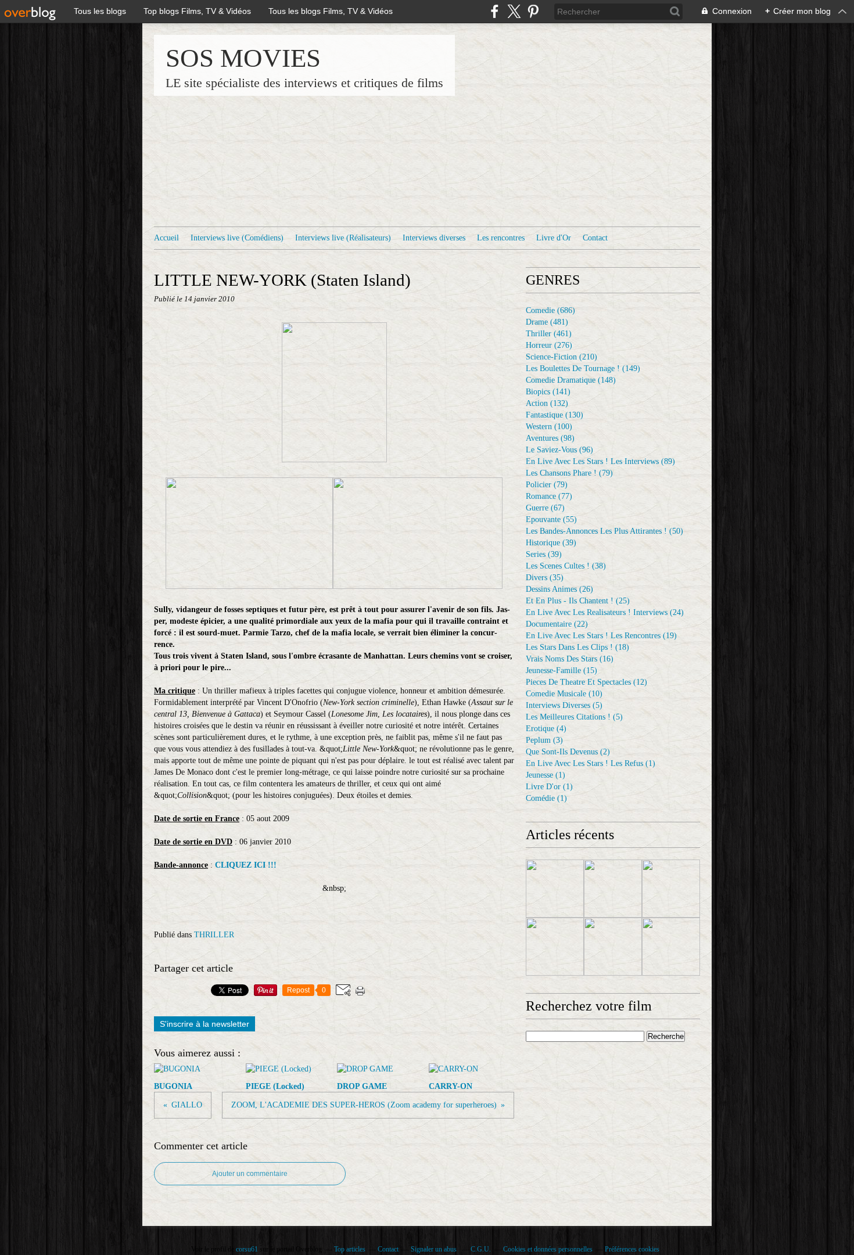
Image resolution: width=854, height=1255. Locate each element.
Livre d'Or (553, 237)
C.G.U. (481, 1249)
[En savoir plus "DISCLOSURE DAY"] (671, 889)
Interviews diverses (434, 237)
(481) (547, 322)
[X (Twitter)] (514, 11)
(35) (545, 577)
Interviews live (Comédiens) (237, 237)
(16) (569, 659)
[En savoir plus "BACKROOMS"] (613, 947)
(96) (559, 449)
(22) (557, 624)
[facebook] (494, 11)
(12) (586, 682)
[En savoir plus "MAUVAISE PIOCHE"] (613, 889)
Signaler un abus (434, 1249)
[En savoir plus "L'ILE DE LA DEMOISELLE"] (671, 947)
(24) (605, 612)
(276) (549, 345)
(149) (583, 368)
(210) (561, 357)
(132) (547, 403)
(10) (564, 693)
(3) (544, 740)
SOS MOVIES (243, 58)
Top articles (349, 1249)
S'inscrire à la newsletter (204, 1024)
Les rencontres (501, 237)
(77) (549, 496)
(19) (601, 635)
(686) (550, 310)
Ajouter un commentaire (250, 1174)
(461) (549, 333)
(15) (561, 670)
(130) (554, 415)
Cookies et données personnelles (548, 1249)
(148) (571, 380)
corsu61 (247, 1249)
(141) (548, 391)
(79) (569, 473)
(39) (551, 542)
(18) (577, 647)
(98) (550, 438)
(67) (545, 508)
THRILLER (214, 934)
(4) (546, 728)
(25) (578, 600)
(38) (566, 566)
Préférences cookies (632, 1249)
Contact (595, 237)
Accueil (166, 237)
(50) (604, 531)
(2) (568, 751)
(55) (551, 519)
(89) (600, 461)
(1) (590, 763)
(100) (549, 426)
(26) (559, 589)
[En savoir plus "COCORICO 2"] (555, 889)
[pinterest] (533, 11)
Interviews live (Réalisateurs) (343, 237)
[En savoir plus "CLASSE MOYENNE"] (555, 947)
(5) (564, 705)
